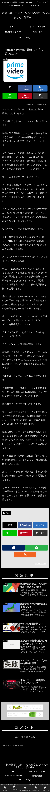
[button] (40, 96)
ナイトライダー (12, 332)
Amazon (33, 109)
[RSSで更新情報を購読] (25, 554)
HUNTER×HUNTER (13, 776)
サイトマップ (25, 780)
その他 (7, 513)
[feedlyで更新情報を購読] (36, 548)
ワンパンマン (11, 344)
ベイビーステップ (13, 356)
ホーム (13, 771)
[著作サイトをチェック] (13, 548)
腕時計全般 (37, 776)
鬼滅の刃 (15, 268)
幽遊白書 (8, 388)
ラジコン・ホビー (37, 771)
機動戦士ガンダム (13, 376)
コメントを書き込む (25, 737)
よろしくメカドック (23, 352)
